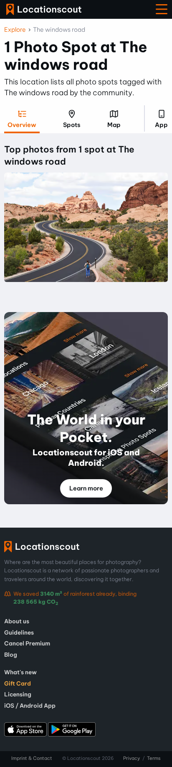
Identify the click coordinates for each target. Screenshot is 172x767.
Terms (154, 758)
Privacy (131, 758)
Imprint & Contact (31, 758)
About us (16, 621)
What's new (20, 672)
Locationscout (43, 9)
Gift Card (17, 683)
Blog (10, 654)
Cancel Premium (27, 643)
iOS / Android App (30, 705)
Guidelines (19, 632)
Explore (15, 29)
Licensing (17, 694)
